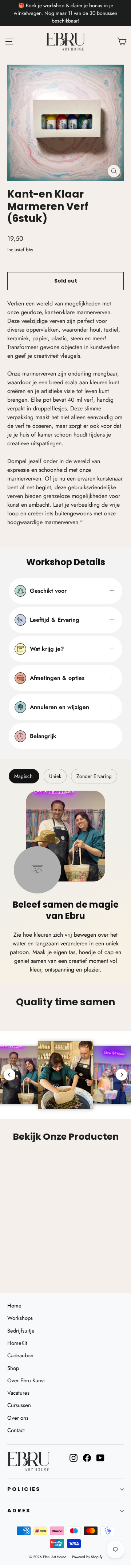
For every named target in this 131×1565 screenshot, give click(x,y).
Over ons (17, 1418)
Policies (23, 1489)
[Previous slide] (9, 1075)
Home (14, 1306)
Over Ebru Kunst (26, 1380)
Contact (16, 1430)
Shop (13, 1368)
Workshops (20, 1318)
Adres (19, 1510)
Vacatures (18, 1393)
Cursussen (19, 1405)
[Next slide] (121, 1075)
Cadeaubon (20, 1355)
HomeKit (17, 1343)
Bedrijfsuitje (21, 1331)
